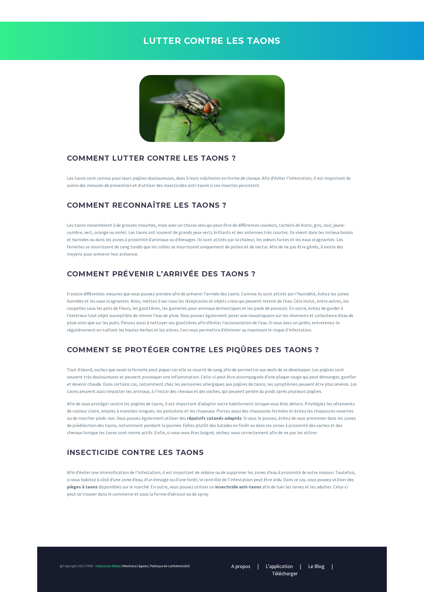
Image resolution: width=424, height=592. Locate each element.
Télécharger (285, 573)
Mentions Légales (135, 566)
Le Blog (316, 566)
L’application (90, 12)
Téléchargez (229, 12)
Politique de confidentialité (170, 566)
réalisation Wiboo (108, 566)
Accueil (52, 12)
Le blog (191, 12)
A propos (240, 566)
